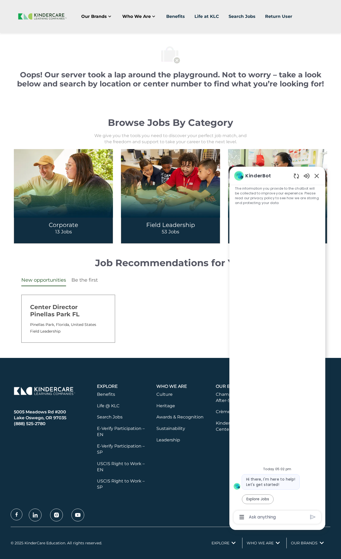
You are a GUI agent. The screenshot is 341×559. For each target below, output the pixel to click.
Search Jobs (242, 16)
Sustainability (170, 428)
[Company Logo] (41, 16)
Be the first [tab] (84, 280)
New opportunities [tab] (43, 280)
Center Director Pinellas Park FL (54, 311)
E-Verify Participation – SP (121, 449)
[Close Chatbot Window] (316, 175)
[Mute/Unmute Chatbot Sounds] (307, 175)
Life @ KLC (108, 405)
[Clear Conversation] (296, 175)
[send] (313, 517)
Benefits (175, 16)
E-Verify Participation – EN (121, 431)
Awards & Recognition (180, 417)
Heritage (165, 405)
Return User (278, 16)
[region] (277, 346)
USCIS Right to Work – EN (121, 466)
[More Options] (241, 517)
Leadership (168, 439)
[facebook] (16, 514)
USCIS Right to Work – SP (121, 484)
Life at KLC (206, 16)
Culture (164, 394)
